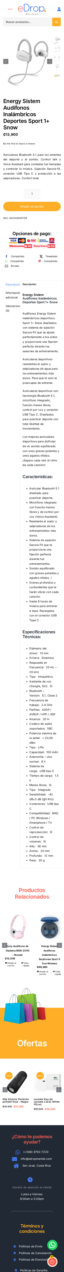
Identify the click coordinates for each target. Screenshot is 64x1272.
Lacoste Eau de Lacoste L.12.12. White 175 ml (47, 1102)
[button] (4, 945)
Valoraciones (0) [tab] (12, 308)
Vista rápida (26, 964)
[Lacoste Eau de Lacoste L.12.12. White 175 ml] (48, 1070)
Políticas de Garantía (33, 1270)
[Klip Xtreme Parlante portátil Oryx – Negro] (16, 1070)
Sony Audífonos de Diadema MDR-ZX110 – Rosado (17, 950)
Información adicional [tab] (12, 295)
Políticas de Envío (30, 1246)
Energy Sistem (33, 295)
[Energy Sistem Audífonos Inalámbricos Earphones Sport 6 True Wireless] (49, 927)
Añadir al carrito (32, 206)
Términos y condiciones (32, 1228)
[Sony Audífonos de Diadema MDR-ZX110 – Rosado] (17, 927)
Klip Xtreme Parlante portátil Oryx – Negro (16, 1100)
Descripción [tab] (12, 284)
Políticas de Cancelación (35, 1253)
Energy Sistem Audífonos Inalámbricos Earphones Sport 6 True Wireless (49, 955)
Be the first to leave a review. (19, 143)
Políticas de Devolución (34, 1259)
